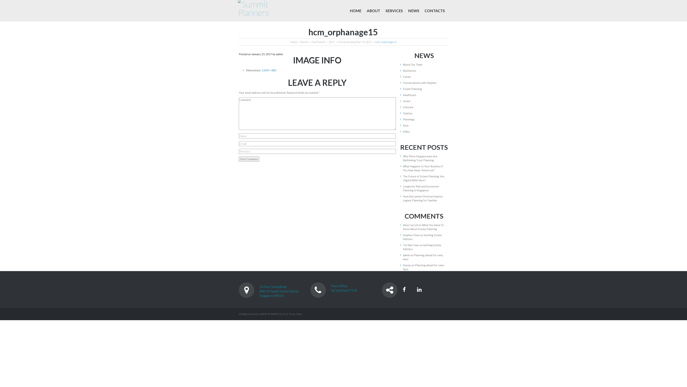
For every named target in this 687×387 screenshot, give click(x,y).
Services (394, 10)
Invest (406, 101)
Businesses (409, 70)
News (413, 10)
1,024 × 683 (269, 70)
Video (406, 131)
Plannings (409, 119)
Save (406, 125)
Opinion (407, 113)
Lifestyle (408, 107)
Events (304, 42)
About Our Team (412, 64)
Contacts (435, 10)
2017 (331, 42)
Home (355, 10)
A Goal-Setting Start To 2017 (355, 42)
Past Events (318, 42)
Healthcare (409, 95)
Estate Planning (412, 88)
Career (407, 76)
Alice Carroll (410, 225)
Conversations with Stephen (419, 82)
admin (279, 54)
